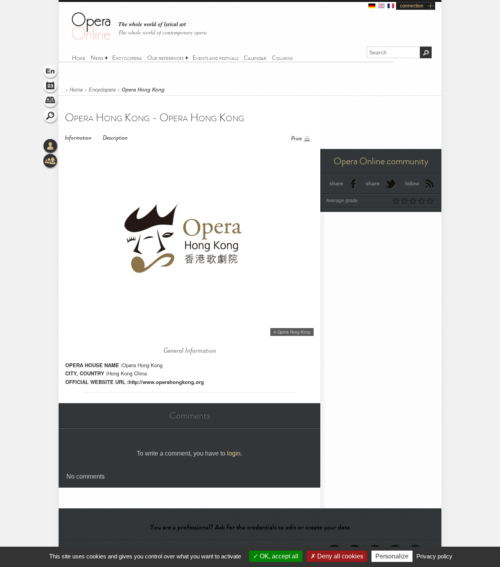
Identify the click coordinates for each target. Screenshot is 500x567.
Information (78, 138)
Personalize (392, 556)
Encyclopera (102, 89)
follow (412, 183)
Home (76, 89)
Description (115, 138)
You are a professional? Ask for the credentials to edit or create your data (250, 527)
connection (411, 6)
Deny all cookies (339, 556)
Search (51, 116)
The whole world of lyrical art (152, 24)
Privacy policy (434, 556)
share (336, 183)
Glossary (51, 101)
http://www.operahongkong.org (166, 382)
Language (51, 72)
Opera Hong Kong (142, 89)
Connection (51, 146)
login (234, 453)
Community (51, 161)
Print (296, 139)
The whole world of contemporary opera (162, 32)
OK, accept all (278, 556)
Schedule (51, 87)
